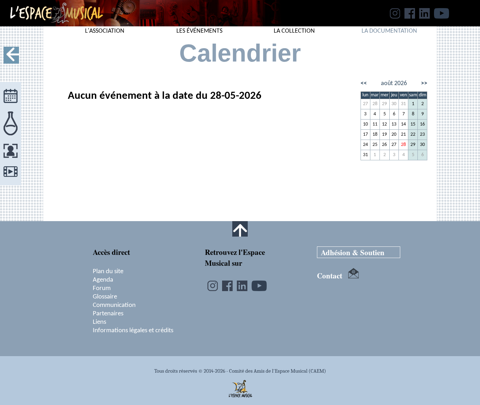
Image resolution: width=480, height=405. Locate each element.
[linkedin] (424, 16)
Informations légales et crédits (133, 330)
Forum (102, 288)
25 (374, 144)
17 (365, 134)
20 (393, 134)
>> (424, 83)
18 (374, 134)
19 (384, 134)
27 (365, 104)
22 (412, 134)
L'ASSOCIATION (104, 31)
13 (393, 124)
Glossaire (105, 296)
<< (364, 83)
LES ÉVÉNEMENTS (199, 31)
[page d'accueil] (51, 24)
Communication (114, 305)
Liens (99, 322)
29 (384, 104)
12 (384, 124)
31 (403, 104)
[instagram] (395, 16)
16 (422, 124)
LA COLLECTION (294, 31)
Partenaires (108, 313)
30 (393, 104)
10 (365, 124)
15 (412, 124)
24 (365, 144)
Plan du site (108, 271)
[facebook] (409, 16)
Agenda (103, 279)
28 (374, 104)
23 (422, 134)
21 (403, 134)
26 (384, 144)
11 (374, 124)
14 (403, 124)
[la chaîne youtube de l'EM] (441, 16)
